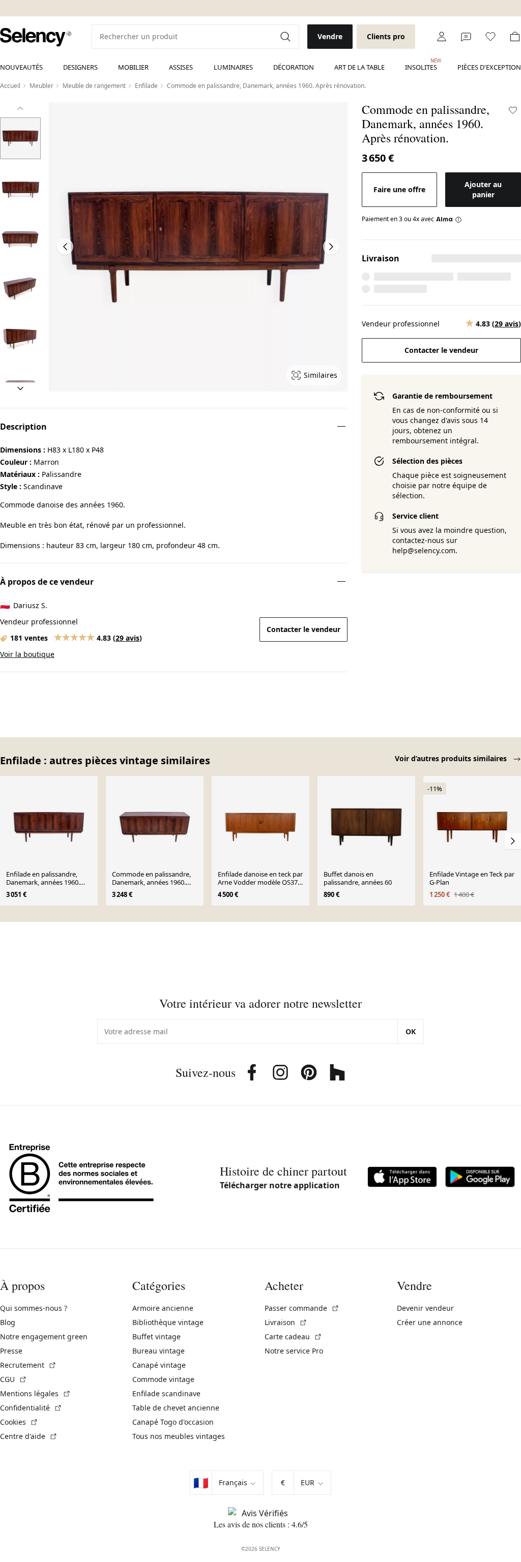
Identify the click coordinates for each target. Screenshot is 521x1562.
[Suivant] (20, 388)
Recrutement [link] (28, 1365)
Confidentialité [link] (31, 1408)
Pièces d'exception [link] (489, 67)
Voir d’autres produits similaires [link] (452, 758)
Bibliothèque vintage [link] (168, 1322)
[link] (35, 37)
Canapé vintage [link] (159, 1365)
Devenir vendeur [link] (425, 1308)
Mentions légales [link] (35, 1393)
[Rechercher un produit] (286, 36)
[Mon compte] (442, 37)
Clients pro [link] (386, 36)
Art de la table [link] (359, 67)
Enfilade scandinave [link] (166, 1393)
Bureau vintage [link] (158, 1351)
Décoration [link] (293, 67)
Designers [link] (80, 67)
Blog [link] (7, 1322)
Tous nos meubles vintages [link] (178, 1436)
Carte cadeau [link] (293, 1336)
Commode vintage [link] (163, 1379)
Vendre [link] (329, 36)
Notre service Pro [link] (294, 1351)
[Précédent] (20, 108)
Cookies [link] (19, 1422)
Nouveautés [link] (21, 67)
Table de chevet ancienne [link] (175, 1408)
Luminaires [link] (233, 67)
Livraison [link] (286, 1322)
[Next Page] (331, 246)
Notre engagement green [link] (44, 1336)
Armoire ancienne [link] (162, 1308)
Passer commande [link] (302, 1308)
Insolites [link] (421, 64)
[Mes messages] (466, 37)
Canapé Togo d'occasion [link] (173, 1422)
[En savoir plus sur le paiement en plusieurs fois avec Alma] (449, 219)
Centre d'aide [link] (28, 1436)
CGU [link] (13, 1379)
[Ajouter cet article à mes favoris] (513, 110)
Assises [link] (181, 67)
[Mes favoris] (490, 37)
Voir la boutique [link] (27, 654)
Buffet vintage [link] (156, 1336)
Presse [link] (11, 1351)
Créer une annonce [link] (429, 1322)
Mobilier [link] (133, 67)
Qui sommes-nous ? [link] (33, 1308)
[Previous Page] (65, 246)
